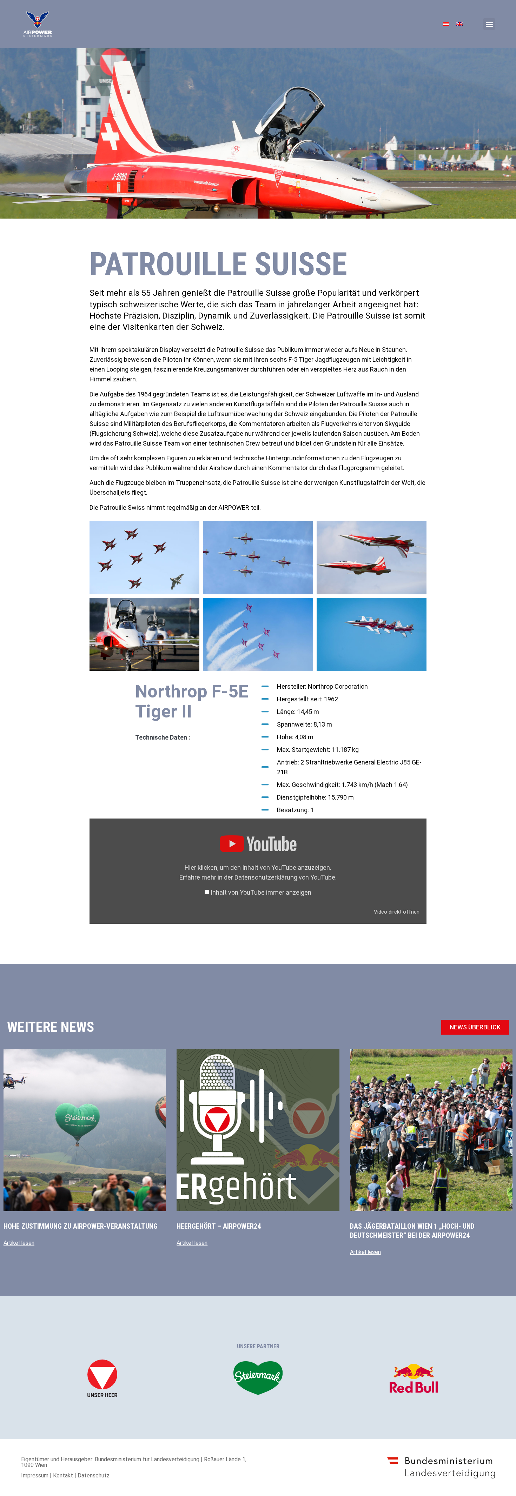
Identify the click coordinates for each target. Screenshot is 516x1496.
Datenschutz (94, 1475)
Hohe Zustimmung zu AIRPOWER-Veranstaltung (81, 1226)
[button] (489, 24)
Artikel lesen (19, 1243)
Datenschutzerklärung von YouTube (284, 877)
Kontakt (63, 1475)
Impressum (34, 1475)
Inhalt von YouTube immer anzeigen (261, 892)
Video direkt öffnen (396, 912)
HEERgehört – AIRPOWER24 (219, 1226)
